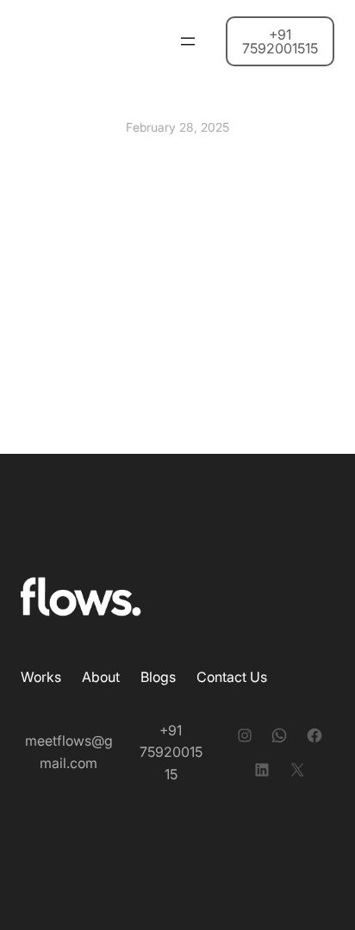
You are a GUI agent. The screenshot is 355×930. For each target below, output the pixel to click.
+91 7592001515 (280, 41)
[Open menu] (188, 41)
